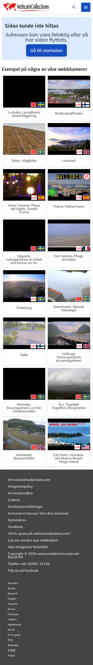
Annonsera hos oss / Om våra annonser (38, 513)
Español (12, 604)
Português (14, 635)
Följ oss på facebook (23, 570)
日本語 (12, 650)
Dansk (11, 588)
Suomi (11, 609)
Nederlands (14, 624)
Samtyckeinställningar (25, 506)
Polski (11, 655)
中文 (10, 640)
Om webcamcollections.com (29, 480)
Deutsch (13, 593)
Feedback (15, 527)
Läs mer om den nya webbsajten (33, 540)
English (12, 598)
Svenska (13, 583)
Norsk (11, 629)
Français (13, 614)
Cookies (14, 500)
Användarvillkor (20, 493)
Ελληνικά (13, 645)
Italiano (12, 619)
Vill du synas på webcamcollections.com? (39, 533)
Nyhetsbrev (17, 520)
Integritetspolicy (20, 486)
